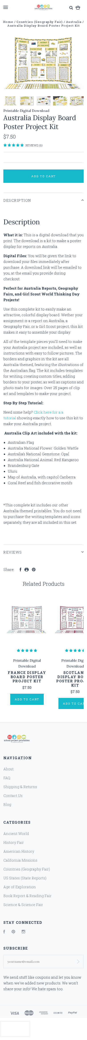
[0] (78, 7)
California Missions (20, 860)
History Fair (13, 842)
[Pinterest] (13, 932)
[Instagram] (23, 932)
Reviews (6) (34, 145)
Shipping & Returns (20, 786)
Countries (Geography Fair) (26, 869)
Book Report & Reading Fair (27, 895)
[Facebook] (4, 932)
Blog (7, 804)
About (8, 769)
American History (18, 851)
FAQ (6, 777)
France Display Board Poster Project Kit (27, 676)
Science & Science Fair (23, 904)
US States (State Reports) (24, 878)
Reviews (12, 552)
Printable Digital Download (26, 110)
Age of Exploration (19, 887)
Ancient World (16, 833)
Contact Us (13, 795)
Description (17, 200)
